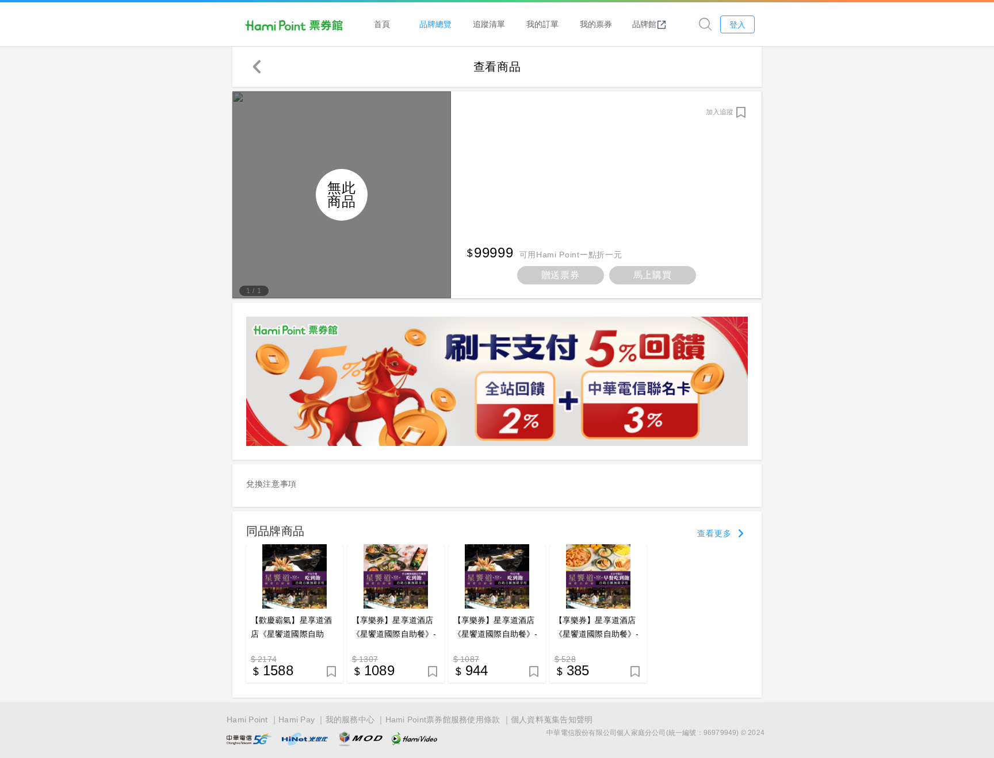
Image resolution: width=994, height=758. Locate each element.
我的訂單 (542, 23)
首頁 (382, 23)
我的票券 (596, 23)
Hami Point (247, 719)
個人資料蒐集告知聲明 (552, 719)
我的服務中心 (350, 719)
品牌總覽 (435, 23)
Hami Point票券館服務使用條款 (442, 719)
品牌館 (644, 23)
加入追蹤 (719, 112)
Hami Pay (296, 719)
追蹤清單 (489, 23)
